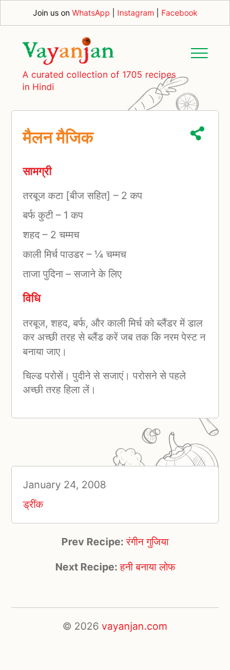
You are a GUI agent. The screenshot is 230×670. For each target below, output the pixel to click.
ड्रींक (33, 504)
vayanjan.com (134, 626)
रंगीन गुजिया (147, 542)
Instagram (135, 12)
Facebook (179, 12)
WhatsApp (91, 12)
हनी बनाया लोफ (147, 567)
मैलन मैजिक (58, 137)
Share (197, 133)
